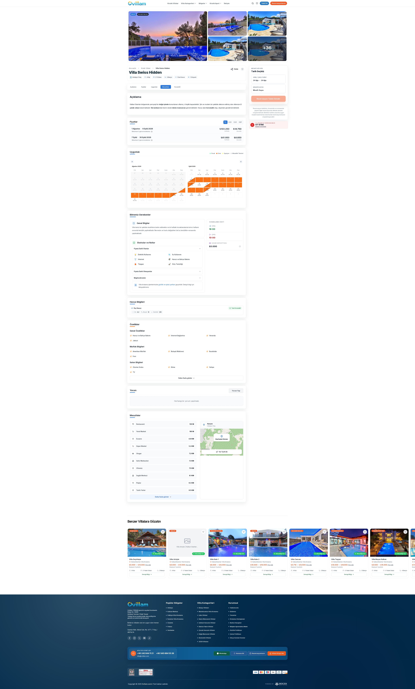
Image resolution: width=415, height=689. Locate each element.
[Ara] (252, 3)
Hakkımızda (234, 608)
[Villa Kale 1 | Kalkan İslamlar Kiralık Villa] (227, 543)
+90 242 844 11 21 (145, 653)
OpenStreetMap (206, 449)
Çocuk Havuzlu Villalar (207, 630)
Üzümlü (170, 623)
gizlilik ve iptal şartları (166, 284)
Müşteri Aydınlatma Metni (239, 626)
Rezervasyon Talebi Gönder (268, 99)
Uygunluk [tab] (154, 87)
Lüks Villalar (203, 615)
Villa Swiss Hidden (163, 68)
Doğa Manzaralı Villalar (207, 634)
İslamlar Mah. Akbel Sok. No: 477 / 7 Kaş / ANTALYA (142, 631)
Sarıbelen (171, 630)
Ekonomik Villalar (205, 638)
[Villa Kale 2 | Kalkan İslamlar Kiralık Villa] (268, 543)
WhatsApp (222, 653)
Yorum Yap (236, 391)
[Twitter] (139, 638)
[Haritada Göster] (221, 442)
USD (230, 122)
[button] (268, 89)
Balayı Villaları (204, 608)
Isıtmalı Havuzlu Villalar (207, 623)
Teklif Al (264, 3)
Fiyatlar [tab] (143, 87)
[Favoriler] (257, 3)
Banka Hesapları (236, 623)
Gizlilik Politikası (236, 630)
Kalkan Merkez (173, 611)
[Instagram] (134, 638)
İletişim (226, 3)
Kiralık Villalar (173, 3)
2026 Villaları (203, 641)
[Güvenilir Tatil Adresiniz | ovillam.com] (137, 3)
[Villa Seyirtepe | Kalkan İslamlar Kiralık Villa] (147, 543)
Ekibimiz (233, 611)
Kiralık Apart (214, 3)
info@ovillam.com (143, 656)
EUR (235, 122)
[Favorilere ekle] (242, 69)
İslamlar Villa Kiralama (175, 619)
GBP (240, 122)
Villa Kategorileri (187, 3)
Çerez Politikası (235, 634)
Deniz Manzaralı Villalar (207, 619)
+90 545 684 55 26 (165, 653)
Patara (170, 626)
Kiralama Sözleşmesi (237, 619)
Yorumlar (233, 615)
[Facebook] (129, 638)
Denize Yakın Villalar (206, 626)
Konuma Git (240, 653)
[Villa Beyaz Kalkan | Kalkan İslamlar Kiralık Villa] (389, 543)
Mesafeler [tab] (165, 87)
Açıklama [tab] (133, 87)
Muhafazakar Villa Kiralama (208, 611)
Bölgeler (202, 3)
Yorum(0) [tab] (177, 87)
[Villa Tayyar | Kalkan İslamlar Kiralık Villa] (349, 543)
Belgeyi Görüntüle (260, 126)
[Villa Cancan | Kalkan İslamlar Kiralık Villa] (308, 543)
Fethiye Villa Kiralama (175, 615)
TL (225, 122)
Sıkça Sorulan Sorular (237, 638)
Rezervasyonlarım (279, 3)
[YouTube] (144, 638)
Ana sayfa (132, 68)
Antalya (170, 608)
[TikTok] (149, 638)
